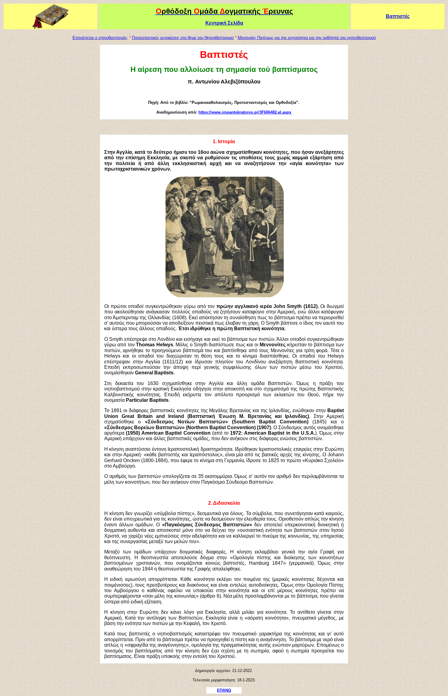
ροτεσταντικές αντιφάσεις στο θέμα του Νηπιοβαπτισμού (184, 37)
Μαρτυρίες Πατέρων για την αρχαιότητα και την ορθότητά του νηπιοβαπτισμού (307, 37)
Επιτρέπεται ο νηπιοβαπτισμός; (100, 37)
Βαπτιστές (398, 16)
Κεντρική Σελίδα (224, 23)
